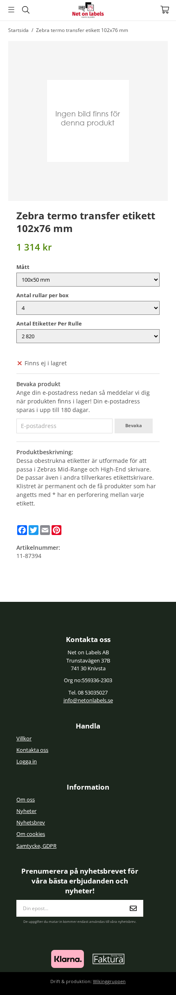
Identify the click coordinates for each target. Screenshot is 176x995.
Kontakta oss (32, 750)
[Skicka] (133, 908)
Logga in (26, 761)
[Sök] (25, 10)
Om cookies (30, 834)
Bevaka (133, 425)
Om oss (25, 799)
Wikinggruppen (109, 981)
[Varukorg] (165, 9)
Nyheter (26, 811)
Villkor (24, 738)
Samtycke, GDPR (36, 845)
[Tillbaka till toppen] (150, 977)
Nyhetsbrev (30, 822)
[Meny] (11, 9)
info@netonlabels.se (88, 700)
